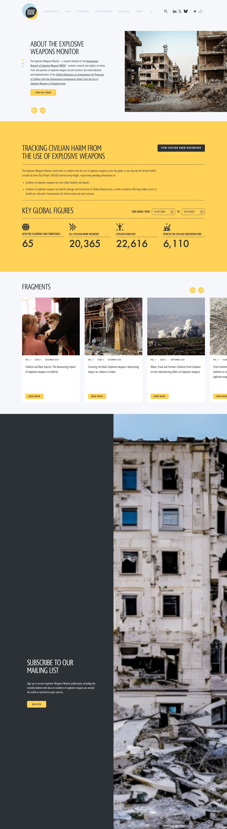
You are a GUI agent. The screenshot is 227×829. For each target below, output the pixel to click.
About (139, 11)
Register (36, 704)
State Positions (103, 11)
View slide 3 (23, 66)
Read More (34, 396)
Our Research (51, 11)
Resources (124, 11)
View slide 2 (23, 63)
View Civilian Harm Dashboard (181, 147)
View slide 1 (23, 60)
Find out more (43, 92)
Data (68, 11)
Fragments (83, 11)
